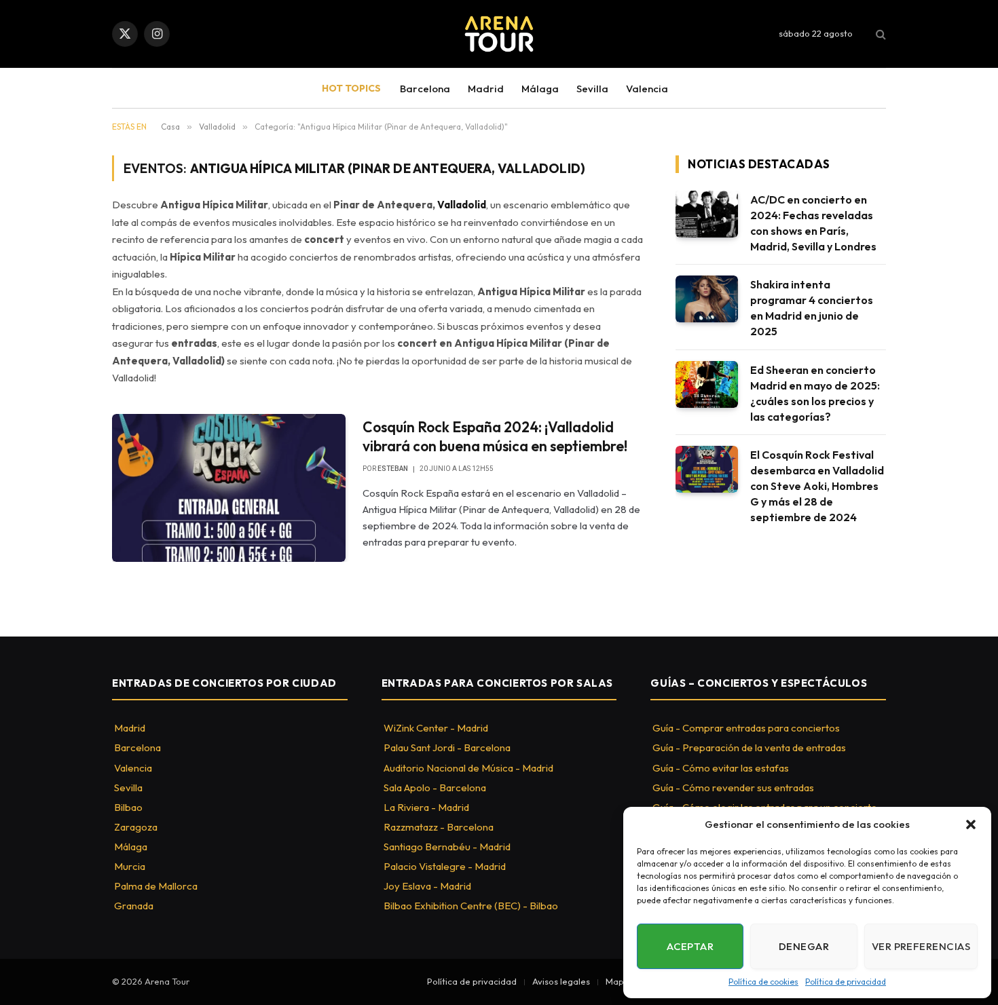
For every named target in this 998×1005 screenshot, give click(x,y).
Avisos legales (561, 981)
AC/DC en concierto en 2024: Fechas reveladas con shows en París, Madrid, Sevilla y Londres (813, 223)
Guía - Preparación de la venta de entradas (749, 747)
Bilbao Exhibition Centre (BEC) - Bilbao (471, 905)
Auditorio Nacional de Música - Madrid (468, 767)
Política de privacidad (845, 981)
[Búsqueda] (879, 34)
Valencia (647, 88)
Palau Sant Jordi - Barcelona (447, 747)
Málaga (540, 88)
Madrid (486, 88)
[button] (971, 824)
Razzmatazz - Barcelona (439, 826)
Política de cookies (763, 981)
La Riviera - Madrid (426, 807)
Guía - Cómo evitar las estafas (720, 767)
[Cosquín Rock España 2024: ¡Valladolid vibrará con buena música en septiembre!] (229, 488)
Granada (133, 905)
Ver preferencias (921, 946)
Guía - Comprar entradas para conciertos (746, 727)
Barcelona (425, 88)
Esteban (392, 468)
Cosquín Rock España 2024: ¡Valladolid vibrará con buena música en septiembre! (495, 436)
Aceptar (690, 946)
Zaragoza (136, 826)
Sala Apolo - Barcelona (435, 787)
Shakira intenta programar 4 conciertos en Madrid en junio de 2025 (811, 308)
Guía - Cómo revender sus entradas (733, 787)
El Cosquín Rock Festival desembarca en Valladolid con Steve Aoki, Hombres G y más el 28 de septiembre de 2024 (817, 486)
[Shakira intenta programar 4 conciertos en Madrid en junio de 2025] (707, 299)
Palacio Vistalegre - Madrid (445, 866)
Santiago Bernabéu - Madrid (447, 846)
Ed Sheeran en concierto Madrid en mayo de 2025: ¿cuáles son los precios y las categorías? (815, 393)
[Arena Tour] (499, 34)
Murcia (129, 866)
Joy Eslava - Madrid (427, 885)
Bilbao (128, 807)
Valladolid (461, 204)
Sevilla (592, 88)
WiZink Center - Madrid (436, 727)
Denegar (804, 946)
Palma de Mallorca (156, 885)
